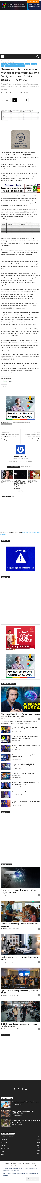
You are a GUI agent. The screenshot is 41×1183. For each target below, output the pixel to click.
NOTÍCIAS (4, 1142)
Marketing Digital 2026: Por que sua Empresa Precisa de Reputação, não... (20, 715)
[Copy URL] (18, 100)
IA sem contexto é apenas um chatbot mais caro (7, 481)
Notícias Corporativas (7, 1136)
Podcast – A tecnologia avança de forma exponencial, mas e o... (25, 756)
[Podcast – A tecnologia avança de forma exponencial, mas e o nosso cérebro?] (5, 757)
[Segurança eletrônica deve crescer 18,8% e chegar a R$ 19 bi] (20, 877)
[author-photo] (20, 449)
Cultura (24, 1166)
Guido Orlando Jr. (7, 92)
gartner (8, 422)
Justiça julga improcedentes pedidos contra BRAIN (19, 958)
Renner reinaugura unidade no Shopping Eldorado (33, 481)
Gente (19, 1163)
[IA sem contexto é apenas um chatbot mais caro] (7, 474)
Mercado (27, 64)
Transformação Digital (18, 66)
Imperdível (6, 1166)
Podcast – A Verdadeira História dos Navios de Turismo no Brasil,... (23, 765)
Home (2, 60)
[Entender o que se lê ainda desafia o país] (5, 1104)
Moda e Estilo (26, 1163)
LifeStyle (13, 1163)
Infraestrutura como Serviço (22, 422)
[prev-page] (19, 491)
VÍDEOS (7, 1163)
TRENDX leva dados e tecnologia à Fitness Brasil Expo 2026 (19, 1025)
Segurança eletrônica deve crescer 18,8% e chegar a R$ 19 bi (19, 891)
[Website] (23, 1089)
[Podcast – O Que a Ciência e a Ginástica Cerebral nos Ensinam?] (5, 776)
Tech (3, 66)
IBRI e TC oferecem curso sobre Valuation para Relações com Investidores (10, 438)
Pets (12, 1166)
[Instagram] (19, 1089)
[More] (27, 100)
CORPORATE (15, 64)
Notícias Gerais (5, 1148)
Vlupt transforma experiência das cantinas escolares (19, 924)
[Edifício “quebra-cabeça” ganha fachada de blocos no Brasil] (5, 1123)
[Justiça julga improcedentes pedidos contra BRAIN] (20, 944)
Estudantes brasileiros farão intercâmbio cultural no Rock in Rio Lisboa (32, 438)
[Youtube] (26, 1089)
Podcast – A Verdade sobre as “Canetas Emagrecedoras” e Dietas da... (24, 728)
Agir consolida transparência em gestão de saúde (19, 991)
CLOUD (9, 64)
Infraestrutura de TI (7, 424)
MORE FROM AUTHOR (26, 467)
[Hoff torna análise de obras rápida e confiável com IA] (5, 1113)
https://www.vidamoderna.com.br (20, 458)
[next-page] (22, 491)
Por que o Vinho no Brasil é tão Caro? (24, 792)
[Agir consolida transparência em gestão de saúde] (20, 978)
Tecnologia (8, 66)
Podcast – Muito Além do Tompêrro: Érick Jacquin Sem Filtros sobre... (25, 783)
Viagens (34, 1163)
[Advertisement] (20, 32)
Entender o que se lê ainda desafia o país (25, 1102)
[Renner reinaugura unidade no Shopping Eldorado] (34, 474)
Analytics (7, 60)
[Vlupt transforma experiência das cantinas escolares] (20, 911)
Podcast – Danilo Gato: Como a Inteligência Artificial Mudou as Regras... (26, 737)
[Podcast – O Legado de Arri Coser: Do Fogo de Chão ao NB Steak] (5, 803)
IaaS (12, 422)
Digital (21, 64)
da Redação (4, 895)
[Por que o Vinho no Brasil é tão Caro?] (5, 794)
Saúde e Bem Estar (33, 1166)
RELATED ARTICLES (13, 467)
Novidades (33, 64)
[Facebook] (15, 1089)
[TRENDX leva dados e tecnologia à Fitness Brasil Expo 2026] (20, 1011)
